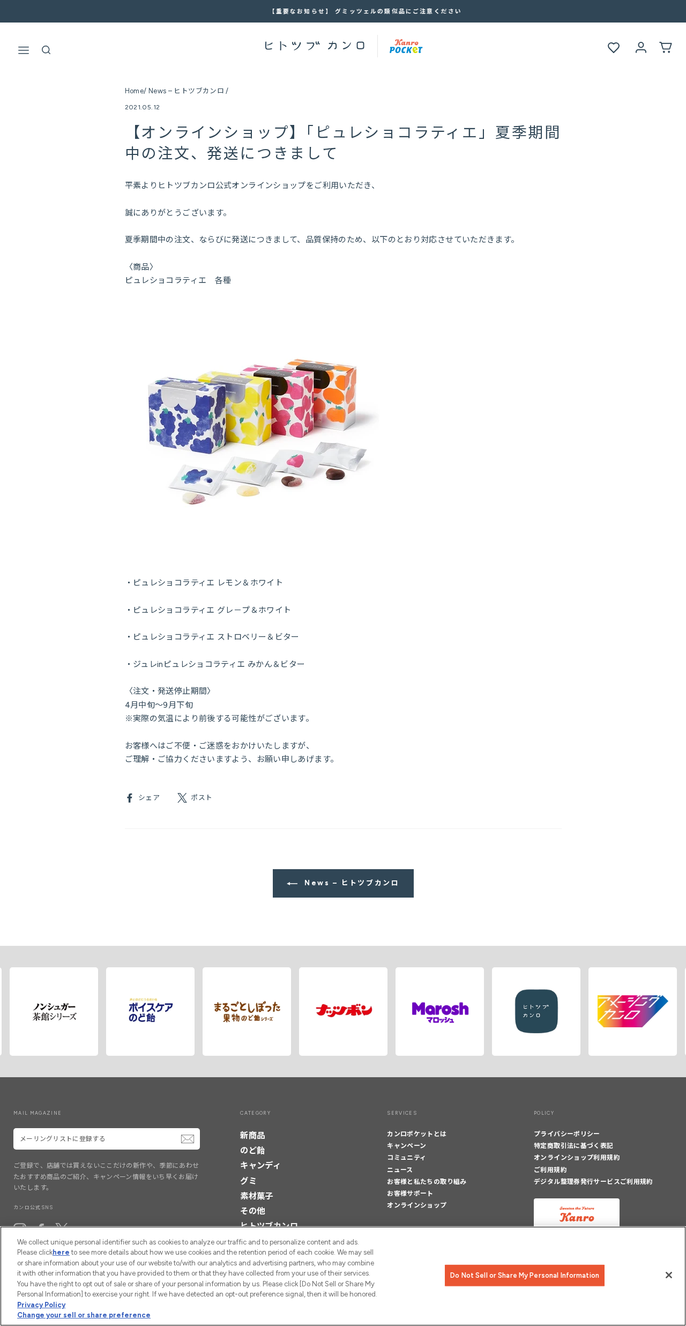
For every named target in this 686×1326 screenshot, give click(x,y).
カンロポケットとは (416, 1134)
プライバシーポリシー (567, 1134)
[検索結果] (46, 48)
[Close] (669, 1275)
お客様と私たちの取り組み (427, 1182)
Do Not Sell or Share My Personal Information (524, 1275)
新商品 (252, 1135)
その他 (252, 1211)
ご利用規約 (550, 1170)
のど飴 (252, 1150)
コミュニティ (406, 1157)
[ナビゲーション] (23, 48)
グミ (248, 1181)
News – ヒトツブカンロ (186, 91)
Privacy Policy (41, 1305)
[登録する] (188, 1139)
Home (134, 91)
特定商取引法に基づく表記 (574, 1146)
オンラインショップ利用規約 (577, 1157)
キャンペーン (406, 1146)
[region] (343, 1276)
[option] (343, 11)
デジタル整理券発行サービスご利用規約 (593, 1182)
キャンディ (260, 1165)
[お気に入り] (614, 47)
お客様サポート (410, 1193)
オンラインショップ (416, 1205)
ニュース (400, 1170)
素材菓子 (256, 1196)
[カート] (665, 47)
